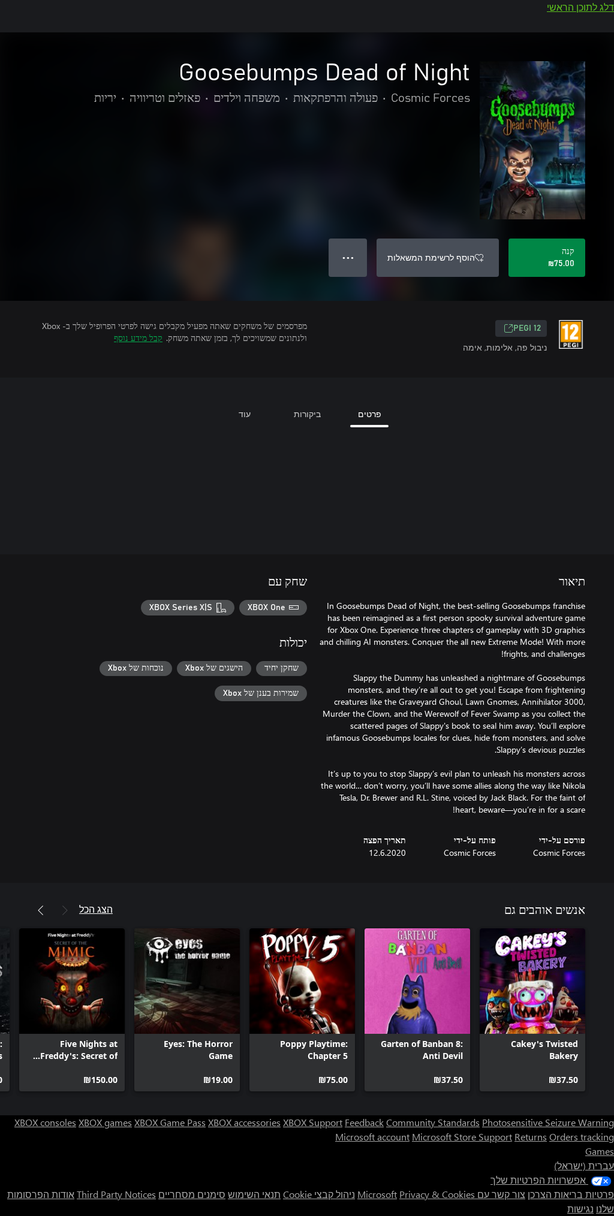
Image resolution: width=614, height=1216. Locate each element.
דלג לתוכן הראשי (580, 7)
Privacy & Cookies (437, 1194)
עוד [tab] (245, 414)
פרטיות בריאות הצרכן (571, 1194)
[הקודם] (65, 910)
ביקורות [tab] (307, 414)
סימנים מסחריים (191, 1194)
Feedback (364, 1122)
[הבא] (41, 910)
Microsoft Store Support (462, 1136)
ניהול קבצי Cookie (319, 1194)
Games (599, 1151)
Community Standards (433, 1122)
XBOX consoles (45, 1122)
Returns (530, 1136)
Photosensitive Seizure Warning (548, 1122)
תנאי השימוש (254, 1194)
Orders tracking (581, 1136)
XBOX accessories (244, 1122)
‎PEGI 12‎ (527, 328)
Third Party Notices (116, 1194)
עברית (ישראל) (584, 1165)
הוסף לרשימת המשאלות (431, 257)
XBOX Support (312, 1122)
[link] (532, 1009)
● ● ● (348, 257)
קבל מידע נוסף (138, 337)
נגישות (580, 1208)
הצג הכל (96, 909)
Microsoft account (372, 1136)
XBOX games (105, 1122)
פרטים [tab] (369, 414)
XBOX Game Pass (170, 1122)
